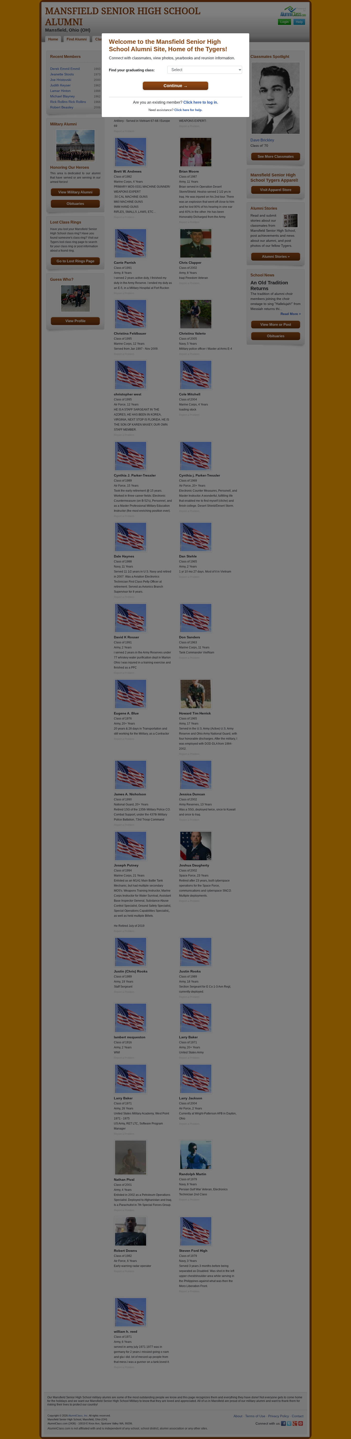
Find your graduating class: (132, 70)
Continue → (176, 85)
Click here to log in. (200, 102)
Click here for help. (188, 110)
